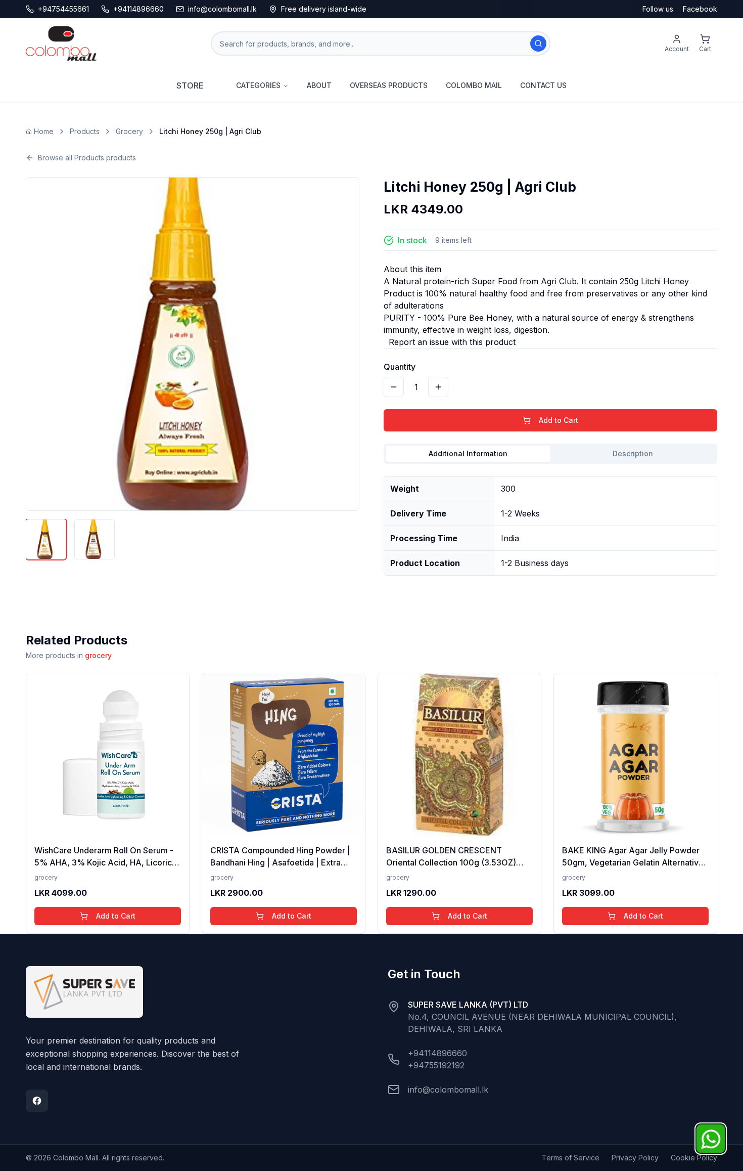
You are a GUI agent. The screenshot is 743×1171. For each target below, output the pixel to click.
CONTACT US (543, 85)
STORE (190, 85)
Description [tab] (633, 453)
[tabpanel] (550, 522)
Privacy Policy (635, 1157)
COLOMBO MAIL (474, 85)
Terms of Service (570, 1157)
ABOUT (319, 85)
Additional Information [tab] (468, 453)
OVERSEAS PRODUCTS (389, 85)
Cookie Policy (694, 1157)
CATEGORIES (258, 85)
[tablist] (550, 454)
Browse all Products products (87, 157)
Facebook (700, 9)
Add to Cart (558, 420)
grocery (98, 655)
